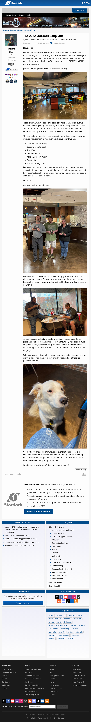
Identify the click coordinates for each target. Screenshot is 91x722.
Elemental (28, 672)
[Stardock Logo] (13, 3)
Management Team (57, 675)
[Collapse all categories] (87, 526)
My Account (77, 672)
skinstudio (52, 632)
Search (21, 15)
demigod (70, 632)
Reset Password (78, 682)
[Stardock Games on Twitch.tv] (70, 597)
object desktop (63, 635)
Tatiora (11, 48)
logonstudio (75, 635)
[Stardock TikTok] (68, 601)
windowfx (79, 632)
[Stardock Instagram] (74, 597)
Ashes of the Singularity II (33, 669)
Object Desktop (7, 669)
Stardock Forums (58, 43)
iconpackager (65, 629)
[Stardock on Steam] (78, 597)
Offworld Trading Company (34, 688)
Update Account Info (80, 685)
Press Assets (54, 685)
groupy (51, 622)
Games (27, 665)
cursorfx (61, 632)
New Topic (80, 10)
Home (5, 30)
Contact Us (54, 691)
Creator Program (56, 688)
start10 (73, 625)
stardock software (55, 619)
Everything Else (15, 30)
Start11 (4, 675)
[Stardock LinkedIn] (72, 601)
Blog (51, 672)
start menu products (75, 615)
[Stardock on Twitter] (57, 597)
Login (29, 15)
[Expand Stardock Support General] (50, 536)
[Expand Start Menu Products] (50, 572)
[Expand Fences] (50, 549)
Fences (4, 679)
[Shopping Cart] (85, 3)
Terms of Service (43, 718)
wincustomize (53, 629)
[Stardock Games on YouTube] (66, 597)
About (52, 669)
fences (51, 615)
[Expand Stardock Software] (48, 527)
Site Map (61, 718)
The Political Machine (32, 685)
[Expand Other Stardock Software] (50, 562)
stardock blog (81, 470)
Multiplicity (6, 685)
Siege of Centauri (30, 691)
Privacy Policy (31, 718)
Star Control (29, 682)
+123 (11, 64)
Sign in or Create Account (39, 511)
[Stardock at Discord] (63, 601)
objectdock (67, 619)
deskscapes (68, 622)
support (70, 639)
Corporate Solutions (9, 672)
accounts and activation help (58, 625)
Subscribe (62, 707)
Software (6, 665)
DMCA (54, 718)
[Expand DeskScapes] (50, 546)
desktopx (82, 625)
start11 (75, 629)
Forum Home (11, 15)
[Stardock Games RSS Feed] (76, 601)
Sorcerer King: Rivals (32, 695)
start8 (59, 622)
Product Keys (77, 679)
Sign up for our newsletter (14, 706)
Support (76, 665)
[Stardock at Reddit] (59, 601)
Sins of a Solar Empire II (33, 679)
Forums (52, 695)
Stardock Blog (28, 30)
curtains (52, 639)
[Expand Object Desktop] (50, 533)
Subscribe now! (23, 603)
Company (54, 665)
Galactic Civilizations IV (32, 675)
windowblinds (61, 615)
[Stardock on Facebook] (61, 597)
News (52, 682)
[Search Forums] (88, 3)
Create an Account (79, 675)
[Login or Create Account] (82, 3)
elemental (52, 635)
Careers (52, 679)
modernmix (61, 639)
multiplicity (77, 619)
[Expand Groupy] (50, 553)
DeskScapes (6, 682)
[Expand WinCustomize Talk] (50, 575)
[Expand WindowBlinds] (50, 578)
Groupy (4, 688)
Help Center (77, 669)
